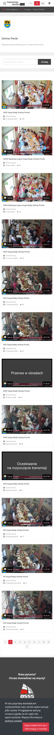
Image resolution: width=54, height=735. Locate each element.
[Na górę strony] (44, 717)
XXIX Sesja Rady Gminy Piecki (16, 112)
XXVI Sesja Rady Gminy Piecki (16, 251)
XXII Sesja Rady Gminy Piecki (16, 483)
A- (31, 3)
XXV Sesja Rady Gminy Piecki (16, 298)
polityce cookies (13, 720)
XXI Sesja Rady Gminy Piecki (16, 530)
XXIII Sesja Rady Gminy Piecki (16, 437)
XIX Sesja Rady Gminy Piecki (16, 623)
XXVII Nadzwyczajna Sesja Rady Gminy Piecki (23, 205)
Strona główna (12, 9)
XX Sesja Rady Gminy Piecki (15, 576)
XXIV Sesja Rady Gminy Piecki (16, 391)
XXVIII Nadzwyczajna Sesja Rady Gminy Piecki (24, 159)
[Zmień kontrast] (49, 3)
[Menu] (4, 3)
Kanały (27, 9)
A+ (42, 3)
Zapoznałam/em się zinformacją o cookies (35, 727)
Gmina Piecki (11, 116)
